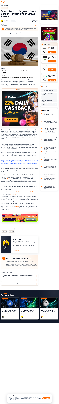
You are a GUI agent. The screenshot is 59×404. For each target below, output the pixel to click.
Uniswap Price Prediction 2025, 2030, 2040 (47, 94)
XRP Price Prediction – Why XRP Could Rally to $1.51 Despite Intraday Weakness (50, 148)
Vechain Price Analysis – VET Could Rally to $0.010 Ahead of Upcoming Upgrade (18, 279)
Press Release (50, 1)
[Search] (57, 2)
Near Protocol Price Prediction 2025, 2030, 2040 (47, 97)
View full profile (16, 250)
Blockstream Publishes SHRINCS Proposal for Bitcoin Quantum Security (50, 137)
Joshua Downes (35, 21)
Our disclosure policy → (34, 25)
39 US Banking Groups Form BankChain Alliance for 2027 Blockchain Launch (50, 167)
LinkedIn (18, 33)
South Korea (12, 231)
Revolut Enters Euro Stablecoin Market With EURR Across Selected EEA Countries (50, 152)
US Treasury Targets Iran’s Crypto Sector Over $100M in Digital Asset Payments (49, 187)
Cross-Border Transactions (8, 228)
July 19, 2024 (13, 194)
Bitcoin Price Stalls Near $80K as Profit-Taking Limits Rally (50, 160)
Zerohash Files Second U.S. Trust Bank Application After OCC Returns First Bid (50, 157)
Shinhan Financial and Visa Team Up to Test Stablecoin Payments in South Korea (50, 170)
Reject (39, 398)
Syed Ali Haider (18, 239)
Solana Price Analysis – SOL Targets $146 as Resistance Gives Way (50, 179)
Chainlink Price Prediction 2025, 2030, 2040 (47, 104)
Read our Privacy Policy (12, 401)
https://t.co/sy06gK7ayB (15, 191)
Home (19, 1)
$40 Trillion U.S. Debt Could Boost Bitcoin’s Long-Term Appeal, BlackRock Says (50, 143)
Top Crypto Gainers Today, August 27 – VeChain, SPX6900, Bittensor (50, 125)
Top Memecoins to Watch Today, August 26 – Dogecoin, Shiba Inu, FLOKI (50, 163)
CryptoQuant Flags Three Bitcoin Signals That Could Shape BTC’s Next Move (50, 132)
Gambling (39, 1)
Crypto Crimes (19, 228)
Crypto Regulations (28, 228)
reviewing (17, 206)
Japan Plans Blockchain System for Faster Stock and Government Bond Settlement (50, 175)
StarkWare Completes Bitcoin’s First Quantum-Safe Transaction (50, 140)
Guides (34, 1)
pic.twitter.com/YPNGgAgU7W (27, 191)
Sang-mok (5, 231)
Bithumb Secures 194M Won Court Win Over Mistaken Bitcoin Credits (50, 129)
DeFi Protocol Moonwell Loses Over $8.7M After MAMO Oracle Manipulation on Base (17, 276)
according (15, 85)
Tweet (7, 33)
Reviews (29, 1)
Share (13, 33)
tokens (15, 198)
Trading (44, 1)
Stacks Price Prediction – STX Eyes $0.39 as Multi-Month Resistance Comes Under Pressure (49, 183)
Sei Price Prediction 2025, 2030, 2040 (47, 91)
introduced (8, 178)
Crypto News (24, 1)
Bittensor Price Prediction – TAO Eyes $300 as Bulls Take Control (15, 283)
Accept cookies (46, 398)
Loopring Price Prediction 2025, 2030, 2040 (47, 101)
